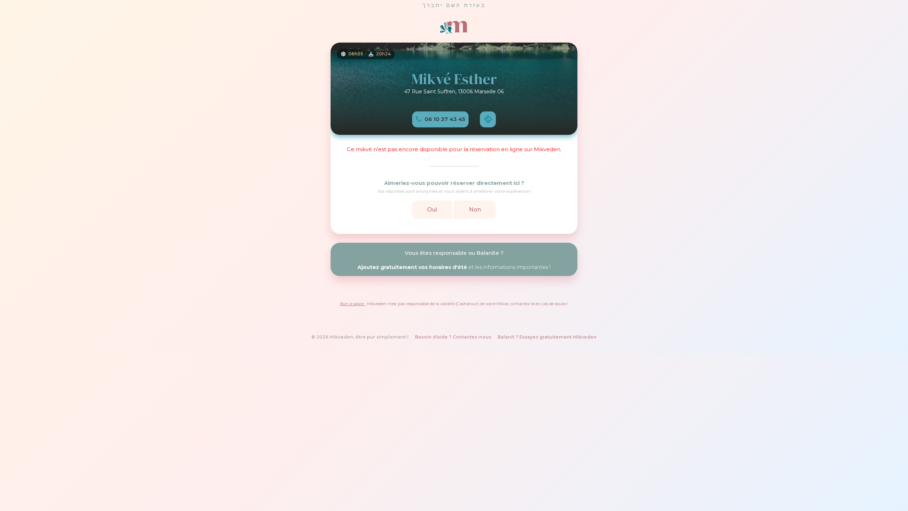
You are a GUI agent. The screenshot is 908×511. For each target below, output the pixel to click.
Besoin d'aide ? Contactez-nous (453, 337)
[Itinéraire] (488, 118)
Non (475, 209)
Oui (432, 209)
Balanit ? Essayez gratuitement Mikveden (547, 337)
